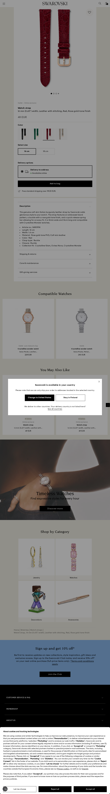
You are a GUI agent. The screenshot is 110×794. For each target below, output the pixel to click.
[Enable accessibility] (5, 788)
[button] (99, 381)
